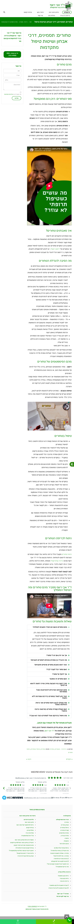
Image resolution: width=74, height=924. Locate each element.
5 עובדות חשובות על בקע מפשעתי (59, 885)
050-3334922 (32, 906)
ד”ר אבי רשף (49, 731)
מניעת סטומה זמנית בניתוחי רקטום (24, 845)
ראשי (30, 22)
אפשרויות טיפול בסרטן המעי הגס (24, 840)
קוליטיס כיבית (30, 833)
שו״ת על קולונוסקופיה (27, 835)
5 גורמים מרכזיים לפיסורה (61, 858)
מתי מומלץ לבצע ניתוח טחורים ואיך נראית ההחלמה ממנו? (51, 704)
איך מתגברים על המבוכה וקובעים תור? (58, 864)
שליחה (16, 98)
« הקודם (69, 759)
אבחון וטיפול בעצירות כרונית (26, 856)
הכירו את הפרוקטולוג (62, 819)
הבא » (28, 759)
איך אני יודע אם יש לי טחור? (56, 655)
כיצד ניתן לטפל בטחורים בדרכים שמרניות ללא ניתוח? (49, 697)
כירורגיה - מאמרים (23, 22)
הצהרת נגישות (36, 909)
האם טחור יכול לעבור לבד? (56, 669)
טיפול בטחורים (35, 749)
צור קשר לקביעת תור (62, 896)
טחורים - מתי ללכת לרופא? (61, 856)
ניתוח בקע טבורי (64, 878)
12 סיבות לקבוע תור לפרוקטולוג (60, 861)
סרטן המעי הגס (29, 822)
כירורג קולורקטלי (57, 561)
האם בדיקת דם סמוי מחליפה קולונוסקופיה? (21, 850)
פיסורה (67, 838)
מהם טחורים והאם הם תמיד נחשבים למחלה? (50, 627)
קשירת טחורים (65, 830)
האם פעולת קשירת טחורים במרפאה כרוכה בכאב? (51, 710)
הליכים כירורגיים (29, 819)
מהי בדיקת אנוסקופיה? (62, 866)
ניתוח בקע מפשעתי (63, 875)
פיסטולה (66, 841)
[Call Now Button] (69, 920)
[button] (49, 627)
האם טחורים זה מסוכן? (58, 679)
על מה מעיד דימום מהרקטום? (25, 853)
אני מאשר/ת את (12, 94)
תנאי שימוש (29, 909)
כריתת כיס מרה (64, 881)
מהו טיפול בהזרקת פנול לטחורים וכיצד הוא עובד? (48, 716)
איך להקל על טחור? (59, 674)
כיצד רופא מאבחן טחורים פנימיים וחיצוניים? (50, 665)
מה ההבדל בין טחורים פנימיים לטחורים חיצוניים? (49, 660)
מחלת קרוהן (30, 830)
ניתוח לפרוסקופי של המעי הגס (25, 825)
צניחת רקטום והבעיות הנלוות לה (25, 848)
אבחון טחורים (65, 825)
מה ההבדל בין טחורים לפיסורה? (60, 850)
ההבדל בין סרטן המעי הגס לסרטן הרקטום (22, 842)
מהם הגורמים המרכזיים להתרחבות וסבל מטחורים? (51, 691)
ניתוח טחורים (67, 554)
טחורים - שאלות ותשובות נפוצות (59, 853)
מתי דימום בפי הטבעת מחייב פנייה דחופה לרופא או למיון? (48, 684)
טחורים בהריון (65, 835)
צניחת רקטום (30, 827)
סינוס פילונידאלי (64, 843)
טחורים (52, 749)
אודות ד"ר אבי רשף (63, 893)
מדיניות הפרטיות (8, 94)
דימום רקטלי (55, 249)
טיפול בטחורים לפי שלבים (61, 848)
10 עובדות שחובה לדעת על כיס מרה (58, 888)
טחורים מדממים (64, 833)
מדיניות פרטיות (44, 909)
